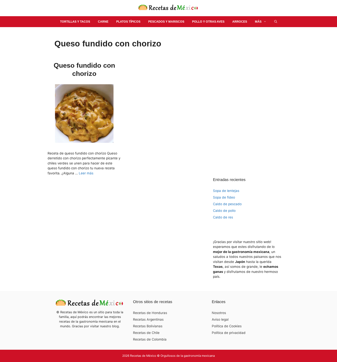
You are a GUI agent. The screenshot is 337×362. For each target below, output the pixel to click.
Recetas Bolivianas (147, 326)
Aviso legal (220, 319)
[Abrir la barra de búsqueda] (275, 21)
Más (258, 21)
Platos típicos (128, 21)
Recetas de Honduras (150, 313)
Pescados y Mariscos (166, 21)
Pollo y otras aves (208, 21)
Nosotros (219, 313)
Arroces (239, 21)
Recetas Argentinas (148, 319)
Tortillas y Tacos (75, 21)
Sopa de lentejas (226, 191)
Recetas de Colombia (150, 339)
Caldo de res (223, 217)
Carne (103, 21)
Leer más (86, 173)
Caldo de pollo (224, 211)
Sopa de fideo (224, 197)
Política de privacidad (229, 333)
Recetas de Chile (146, 333)
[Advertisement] (242, 97)
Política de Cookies (227, 326)
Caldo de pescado (227, 204)
